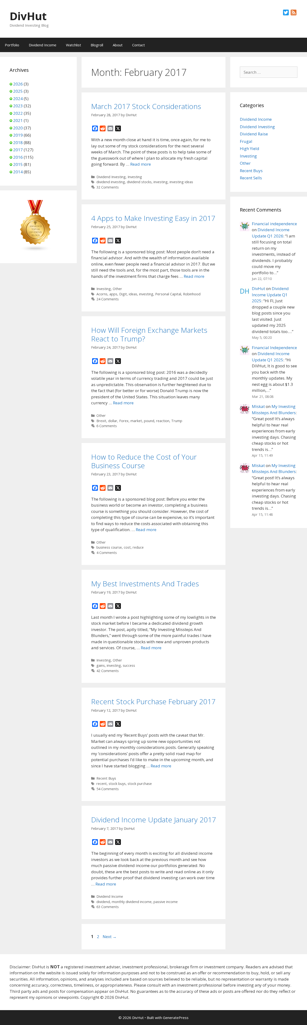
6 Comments (106, 426)
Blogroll (97, 44)
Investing (135, 177)
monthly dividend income (132, 901)
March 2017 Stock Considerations (146, 106)
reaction (162, 420)
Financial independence (274, 223)
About (118, 44)
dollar (112, 420)
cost (127, 547)
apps (113, 294)
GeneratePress (176, 1017)
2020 (18, 128)
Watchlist (73, 44)
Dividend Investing (111, 177)
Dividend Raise (254, 134)
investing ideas (181, 182)
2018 (18, 142)
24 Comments (107, 299)
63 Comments (107, 906)
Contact (138, 44)
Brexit (101, 420)
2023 (18, 106)
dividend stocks (139, 182)
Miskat (258, 406)
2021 (18, 120)
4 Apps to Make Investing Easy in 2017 (153, 218)
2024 (18, 98)
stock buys (117, 783)
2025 (18, 91)
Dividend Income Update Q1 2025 (270, 294)
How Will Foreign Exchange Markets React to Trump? (149, 334)
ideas (133, 294)
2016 (18, 157)
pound (149, 420)
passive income (166, 901)
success (129, 665)
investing (161, 182)
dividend (103, 901)
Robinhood (192, 294)
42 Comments (107, 670)
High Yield (249, 148)
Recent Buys (106, 778)
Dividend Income (42, 44)
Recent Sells (251, 178)
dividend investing (110, 182)
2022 (18, 113)
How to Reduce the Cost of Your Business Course (144, 461)
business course (109, 547)
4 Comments (106, 552)
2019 (18, 135)
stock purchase (140, 783)
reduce (138, 547)
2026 (18, 84)
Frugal (246, 141)
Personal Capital (168, 294)
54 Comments (107, 789)
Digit (123, 294)
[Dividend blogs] (35, 250)
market (136, 420)
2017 (18, 149)
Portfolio (12, 44)
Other (117, 288)
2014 (18, 172)
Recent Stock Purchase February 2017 (153, 701)
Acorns (101, 294)
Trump (176, 420)
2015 (18, 164)
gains (100, 665)
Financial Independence (274, 347)
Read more (140, 164)
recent (101, 783)
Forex (124, 420)
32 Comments (107, 187)
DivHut (28, 16)
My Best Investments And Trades (145, 583)
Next (110, 936)
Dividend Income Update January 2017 (153, 820)
